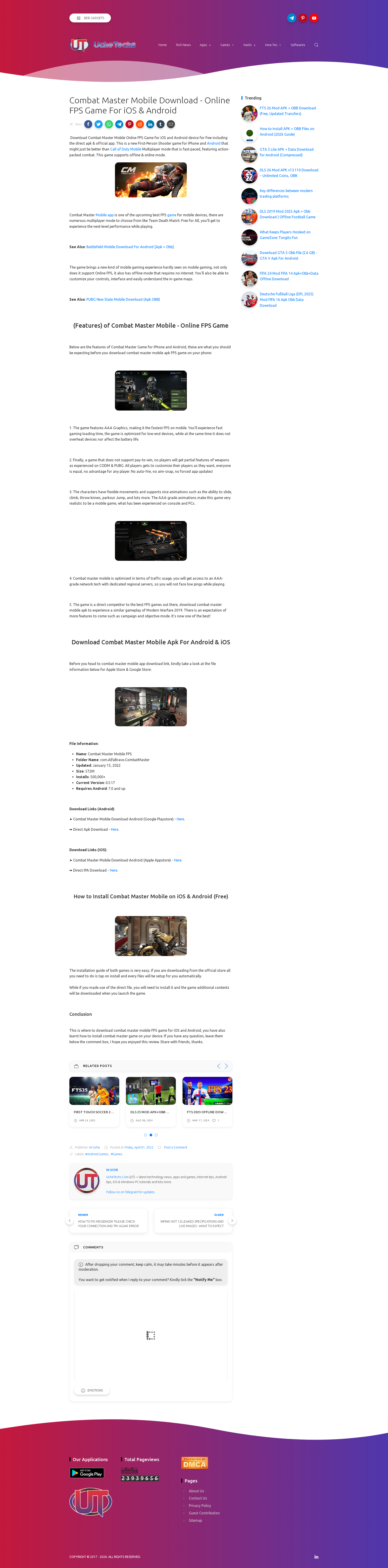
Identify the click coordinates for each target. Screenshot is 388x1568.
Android (213, 143)
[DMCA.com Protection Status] (194, 1462)
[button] (88, 124)
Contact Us (198, 1498)
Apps (203, 45)
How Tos (271, 45)
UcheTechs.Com (117, 1177)
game (171, 215)
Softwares (298, 45)
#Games (116, 1154)
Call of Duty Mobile (125, 149)
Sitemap (195, 1520)
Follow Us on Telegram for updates (130, 1192)
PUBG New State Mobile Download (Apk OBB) (123, 299)
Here (180, 819)
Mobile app (105, 215)
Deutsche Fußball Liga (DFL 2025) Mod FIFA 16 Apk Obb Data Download (286, 299)
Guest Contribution (204, 1513)
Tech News (183, 45)
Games (225, 45)
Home (163, 45)
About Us (196, 1491)
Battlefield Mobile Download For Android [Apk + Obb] (130, 247)
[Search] (316, 45)
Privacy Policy (200, 1506)
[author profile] (86, 1180)
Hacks (247, 45)
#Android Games (96, 1154)
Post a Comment (175, 1147)
